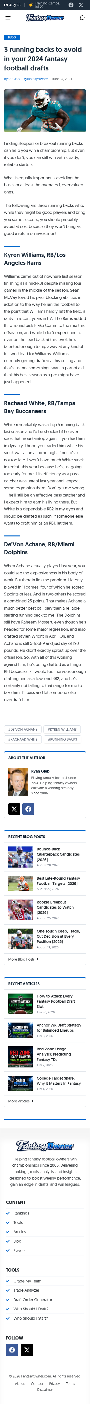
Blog (12, 37)
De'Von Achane (23, 729)
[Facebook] (71, 5)
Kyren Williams (63, 729)
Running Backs (63, 739)
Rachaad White (24, 739)
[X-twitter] (81, 5)
